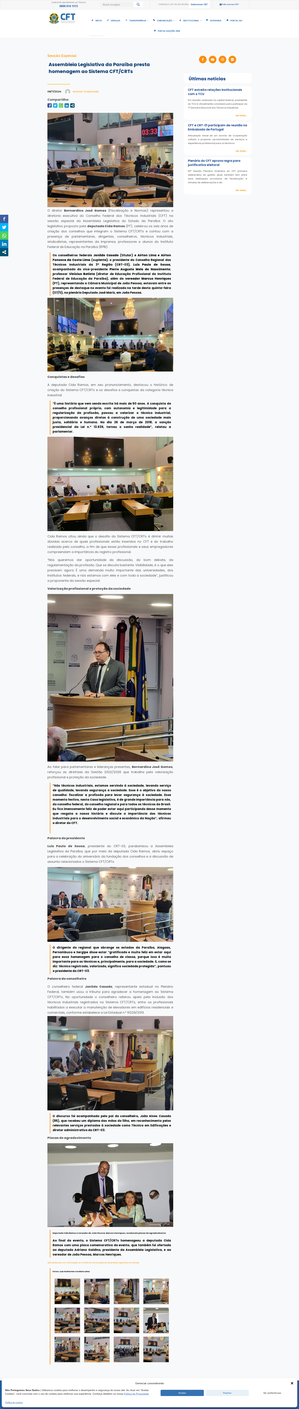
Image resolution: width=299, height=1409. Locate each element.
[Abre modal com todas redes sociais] (72, 105)
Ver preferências (272, 1393)
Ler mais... (241, 115)
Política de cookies (14, 1402)
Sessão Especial (61, 55)
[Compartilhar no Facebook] (49, 105)
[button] (292, 1383)
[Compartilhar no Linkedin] (67, 105)
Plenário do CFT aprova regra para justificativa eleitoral (214, 163)
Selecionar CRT (199, 4)
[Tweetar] (55, 105)
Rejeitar (227, 1393)
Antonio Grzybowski (86, 91)
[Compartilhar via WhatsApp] (61, 105)
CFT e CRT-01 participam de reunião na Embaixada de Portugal (217, 127)
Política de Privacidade (136, 1393)
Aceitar (182, 1393)
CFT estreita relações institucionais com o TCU (215, 92)
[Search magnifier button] (138, 5)
